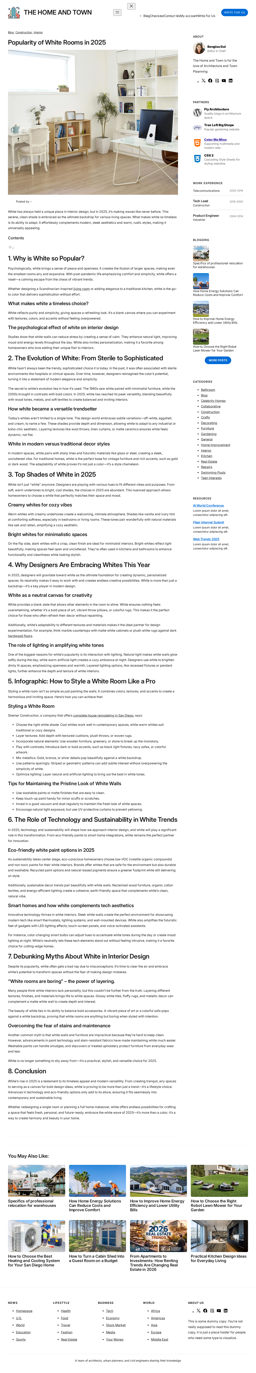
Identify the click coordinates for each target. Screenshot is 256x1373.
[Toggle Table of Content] (11, 248)
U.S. (19, 1318)
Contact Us (172, 16)
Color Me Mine (215, 140)
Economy (113, 1318)
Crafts (205, 417)
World (20, 1325)
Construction (23, 32)
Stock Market (116, 1325)
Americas (158, 1318)
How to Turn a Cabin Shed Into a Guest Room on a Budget (96, 1258)
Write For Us (206, 16)
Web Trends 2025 (206, 539)
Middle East (159, 1339)
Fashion (66, 1332)
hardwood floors (20, 636)
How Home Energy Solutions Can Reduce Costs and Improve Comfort (218, 293)
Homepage (24, 1311)
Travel (65, 1325)
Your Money (115, 1339)
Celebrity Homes (213, 401)
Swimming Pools (213, 472)
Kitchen (206, 456)
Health (66, 1311)
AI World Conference (208, 505)
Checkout (157, 16)
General (207, 439)
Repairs (206, 467)
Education (23, 1332)
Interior (38, 32)
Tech (109, 1311)
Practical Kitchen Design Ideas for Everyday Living (218, 1258)
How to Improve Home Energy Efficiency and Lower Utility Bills (215, 321)
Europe (156, 1332)
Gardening (209, 434)
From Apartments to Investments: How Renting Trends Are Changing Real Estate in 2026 (154, 1263)
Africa (155, 1311)
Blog (11, 32)
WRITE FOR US (234, 12)
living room (81, 289)
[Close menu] (131, 6)
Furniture (207, 428)
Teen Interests (211, 478)
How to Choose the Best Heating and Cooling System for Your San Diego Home (34, 1260)
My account (188, 16)
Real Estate (209, 461)
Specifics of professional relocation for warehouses (218, 265)
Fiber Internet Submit (208, 522)
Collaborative (211, 406)
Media (110, 1332)
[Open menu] (117, 12)
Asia (154, 1325)
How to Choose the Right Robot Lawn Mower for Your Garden (214, 348)
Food (64, 1318)
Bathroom (208, 390)
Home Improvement (215, 445)
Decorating (209, 423)
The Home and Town (58, 12)
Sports (21, 1339)
